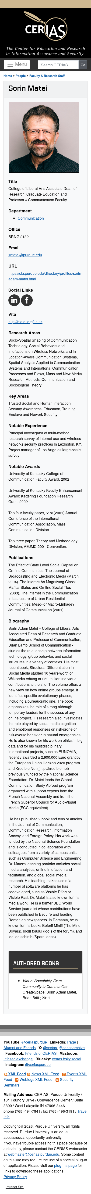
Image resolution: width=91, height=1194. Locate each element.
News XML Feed (45, 1073)
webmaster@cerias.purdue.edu (33, 1154)
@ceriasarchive (72, 1047)
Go (83, 64)
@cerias (50, 1047)
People (21, 76)
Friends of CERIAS (41, 1053)
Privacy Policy (15, 1176)
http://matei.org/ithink (25, 321)
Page (71, 1042)
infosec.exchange (18, 1059)
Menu (20, 64)
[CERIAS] (46, 26)
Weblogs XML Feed (35, 1079)
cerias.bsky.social (66, 1059)
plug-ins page (65, 1165)
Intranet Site (15, 1186)
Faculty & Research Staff (47, 76)
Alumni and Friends (20, 1047)
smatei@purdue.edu (25, 254)
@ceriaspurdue (34, 1042)
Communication (31, 218)
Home (8, 76)
